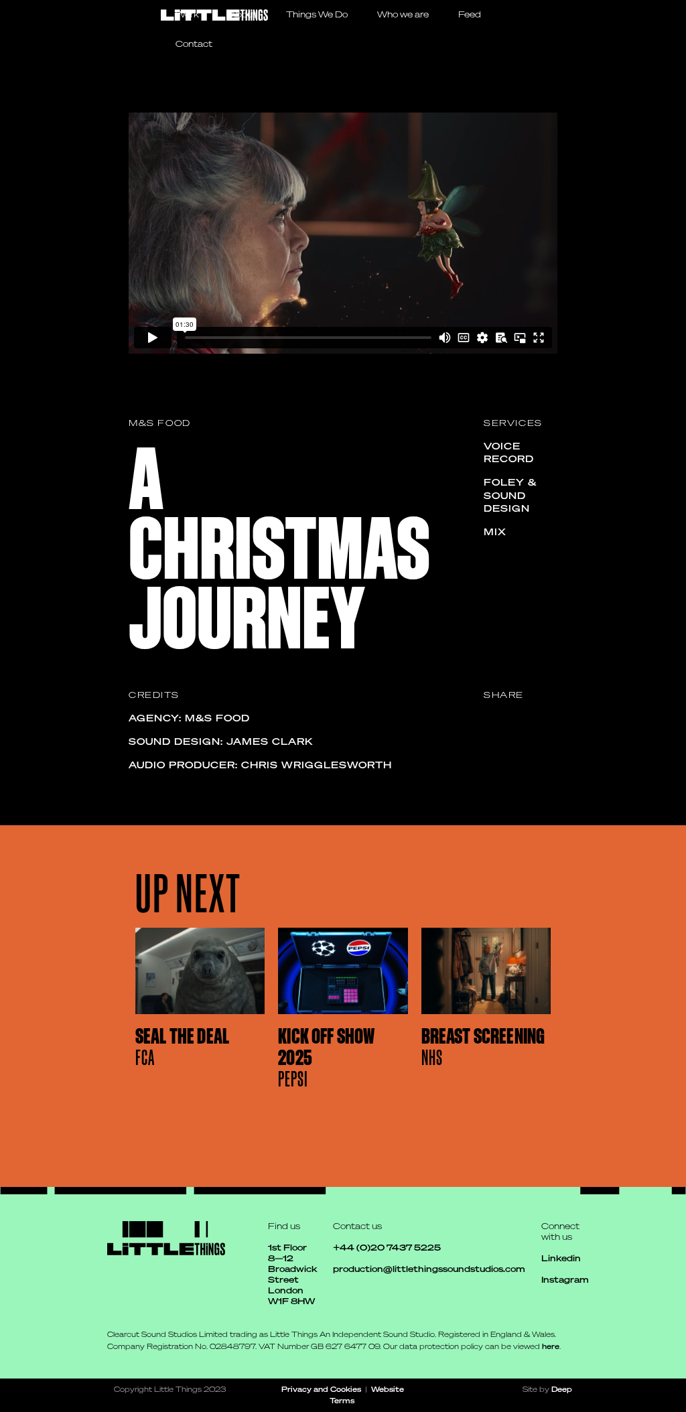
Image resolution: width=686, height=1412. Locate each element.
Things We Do (317, 14)
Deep (561, 1389)
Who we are (403, 14)
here (550, 1346)
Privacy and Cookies (321, 1389)
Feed (469, 14)
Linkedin (561, 1258)
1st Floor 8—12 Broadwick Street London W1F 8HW (292, 1274)
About (242, 14)
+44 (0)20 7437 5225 (387, 1247)
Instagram (565, 1279)
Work (187, 14)
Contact (194, 44)
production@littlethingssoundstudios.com (429, 1269)
